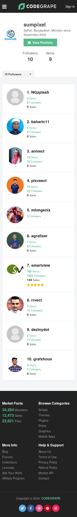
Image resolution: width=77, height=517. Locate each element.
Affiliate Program (13, 478)
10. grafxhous (39, 359)
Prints (42, 426)
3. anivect (35, 151)
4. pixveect (37, 180)
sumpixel (35, 24)
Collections (9, 462)
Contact (43, 478)
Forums (7, 457)
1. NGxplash (38, 92)
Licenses (8, 467)
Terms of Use (47, 457)
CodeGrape (50, 498)
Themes (44, 415)
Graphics (44, 431)
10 (30, 59)
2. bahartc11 (38, 121)
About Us (44, 451)
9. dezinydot (38, 329)
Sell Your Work (12, 473)
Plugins (43, 420)
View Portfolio (42, 42)
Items (50, 53)
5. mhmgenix (38, 210)
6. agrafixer (37, 236)
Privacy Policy (47, 462)
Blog (5, 451)
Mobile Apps (46, 436)
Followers (30, 53)
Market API (45, 473)
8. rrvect (34, 300)
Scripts (43, 410)
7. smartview (38, 265)
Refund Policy (47, 467)
